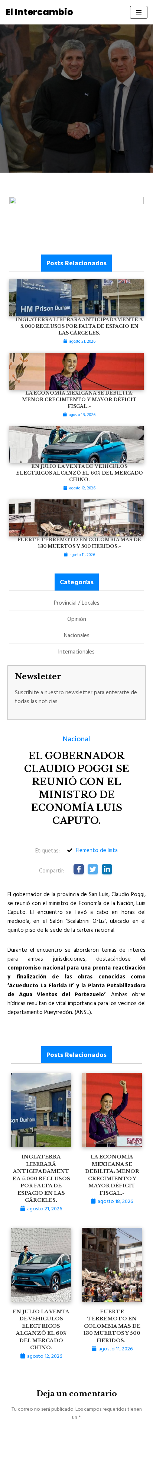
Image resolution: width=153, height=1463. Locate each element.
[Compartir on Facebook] (79, 869)
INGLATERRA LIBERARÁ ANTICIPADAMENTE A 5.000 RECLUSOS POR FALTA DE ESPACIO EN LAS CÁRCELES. (41, 1178)
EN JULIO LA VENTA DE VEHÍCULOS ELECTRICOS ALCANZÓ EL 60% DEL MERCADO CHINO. (79, 472)
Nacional (76, 738)
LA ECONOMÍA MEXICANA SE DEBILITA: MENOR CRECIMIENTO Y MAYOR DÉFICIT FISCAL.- (79, 399)
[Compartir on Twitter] (93, 869)
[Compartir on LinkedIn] (107, 869)
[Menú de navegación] (138, 12)
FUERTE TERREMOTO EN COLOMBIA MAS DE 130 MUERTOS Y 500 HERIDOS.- (112, 1326)
